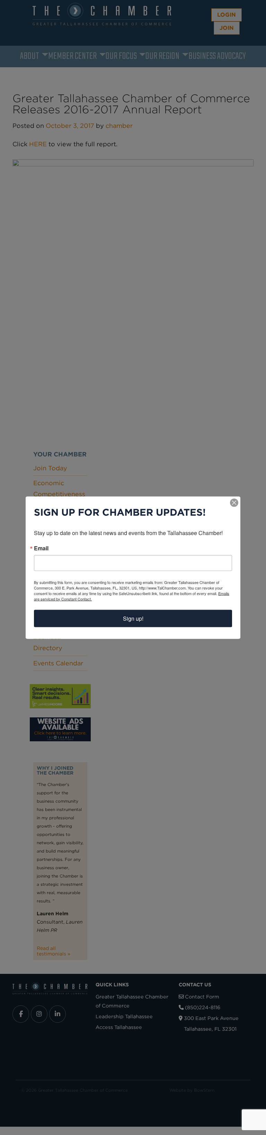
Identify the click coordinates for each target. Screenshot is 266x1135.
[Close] (234, 502)
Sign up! (133, 618)
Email (41, 548)
